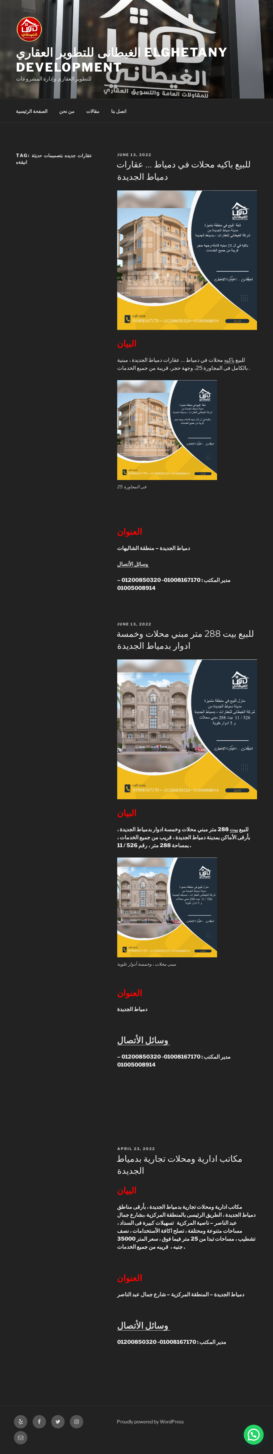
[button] (254, 1435)
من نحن (67, 111)
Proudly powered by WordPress (150, 1421)
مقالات (93, 111)
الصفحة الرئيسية (32, 111)
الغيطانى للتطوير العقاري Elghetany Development (122, 60)
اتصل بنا (119, 111)
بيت (234, 829)
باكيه (229, 360)
